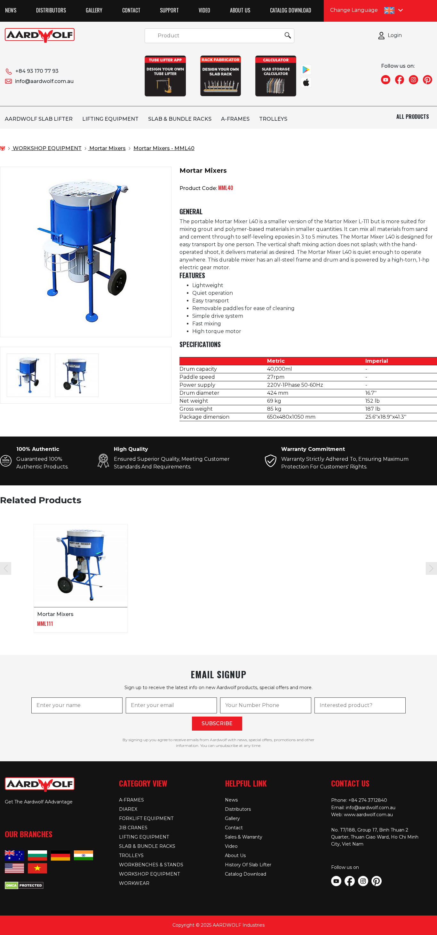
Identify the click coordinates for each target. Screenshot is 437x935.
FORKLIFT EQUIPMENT (146, 818)
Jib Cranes (133, 828)
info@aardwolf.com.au (44, 81)
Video (204, 10)
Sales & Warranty (243, 837)
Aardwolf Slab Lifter (39, 119)
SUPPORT (169, 10)
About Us (240, 10)
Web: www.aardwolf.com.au (362, 814)
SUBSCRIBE (217, 723)
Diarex (128, 809)
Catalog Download (290, 10)
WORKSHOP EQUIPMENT (149, 874)
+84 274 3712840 (367, 800)
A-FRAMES (235, 119)
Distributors (51, 10)
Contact (131, 10)
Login (395, 35)
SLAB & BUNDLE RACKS (179, 119)
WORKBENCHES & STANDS (151, 865)
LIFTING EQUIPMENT (110, 119)
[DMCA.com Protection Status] (24, 885)
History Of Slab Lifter (248, 865)
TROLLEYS (273, 119)
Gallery (94, 10)
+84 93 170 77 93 (37, 71)
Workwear (134, 883)
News (10, 10)
